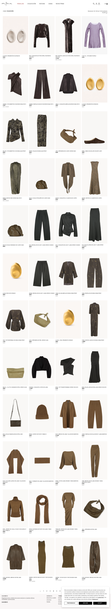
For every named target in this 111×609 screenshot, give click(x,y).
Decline (85, 603)
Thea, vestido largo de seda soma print (93, 340)
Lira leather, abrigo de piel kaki (12, 577)
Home (4, 11)
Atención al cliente (51, 598)
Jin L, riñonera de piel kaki (89, 529)
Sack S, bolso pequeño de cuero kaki (39, 198)
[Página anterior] (40, 591)
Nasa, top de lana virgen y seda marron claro (67, 482)
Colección (10, 11)
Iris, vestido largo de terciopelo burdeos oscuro (68, 56)
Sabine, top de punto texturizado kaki (66, 577)
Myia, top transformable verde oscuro (67, 387)
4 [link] (53, 591)
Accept (100, 603)
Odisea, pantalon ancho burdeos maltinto (41, 104)
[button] (93, 4)
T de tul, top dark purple (89, 55)
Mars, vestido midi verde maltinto (12, 198)
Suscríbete (5, 602)
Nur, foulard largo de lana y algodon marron (14, 482)
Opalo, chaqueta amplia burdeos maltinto (68, 104)
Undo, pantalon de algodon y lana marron (94, 434)
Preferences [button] (95, 599)
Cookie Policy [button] (101, 597)
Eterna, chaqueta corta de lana (38, 387)
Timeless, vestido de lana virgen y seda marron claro (66, 530)
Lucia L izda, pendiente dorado (64, 340)
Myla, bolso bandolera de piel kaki (13, 434)
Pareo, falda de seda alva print (38, 151)
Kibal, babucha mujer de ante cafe (92, 151)
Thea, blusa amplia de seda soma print (66, 293)
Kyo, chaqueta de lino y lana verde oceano (68, 245)
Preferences (71, 603)
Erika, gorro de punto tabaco (37, 434)
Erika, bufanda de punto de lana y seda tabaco (40, 530)
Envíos (59, 598)
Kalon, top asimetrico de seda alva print (14, 151)
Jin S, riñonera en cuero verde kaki (66, 151)
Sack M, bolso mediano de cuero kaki (13, 245)
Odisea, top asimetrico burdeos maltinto (14, 104)
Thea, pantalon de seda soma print (91, 293)
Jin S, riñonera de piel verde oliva (38, 340)
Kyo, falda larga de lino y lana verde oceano (92, 245)
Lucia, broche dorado (9, 293)
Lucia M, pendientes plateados (11, 55)
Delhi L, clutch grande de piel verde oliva (15, 387)
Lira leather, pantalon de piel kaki (91, 577)
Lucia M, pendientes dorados (90, 104)
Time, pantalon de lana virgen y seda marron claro (92, 482)
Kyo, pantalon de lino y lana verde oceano (41, 245)
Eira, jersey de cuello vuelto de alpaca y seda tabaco (14, 530)
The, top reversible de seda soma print (14, 340)
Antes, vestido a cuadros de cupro (92, 198)
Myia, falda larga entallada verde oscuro (94, 387)
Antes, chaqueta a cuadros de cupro (66, 198)
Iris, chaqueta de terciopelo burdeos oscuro (40, 56)
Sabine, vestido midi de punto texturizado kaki (41, 578)
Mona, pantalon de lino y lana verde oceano (42, 293)
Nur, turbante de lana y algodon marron (41, 481)
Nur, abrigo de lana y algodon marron (67, 434)
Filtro (104, 12)
